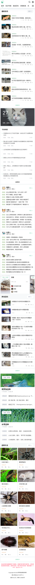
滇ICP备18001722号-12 (17, 575)
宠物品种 (4, 396)
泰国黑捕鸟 (22, 462)
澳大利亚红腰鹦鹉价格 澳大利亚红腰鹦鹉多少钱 (19, 267)
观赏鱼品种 (6, 389)
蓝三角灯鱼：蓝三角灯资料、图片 (18, 400)
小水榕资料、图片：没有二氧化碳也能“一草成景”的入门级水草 (20, 439)
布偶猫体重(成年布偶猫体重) (20, 309)
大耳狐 (15, 291)
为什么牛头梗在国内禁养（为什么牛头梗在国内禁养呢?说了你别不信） (19, 227)
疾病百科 (16, 6)
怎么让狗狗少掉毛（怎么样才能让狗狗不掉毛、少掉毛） (19, 224)
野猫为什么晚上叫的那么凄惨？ (15, 197)
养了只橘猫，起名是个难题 (13, 194)
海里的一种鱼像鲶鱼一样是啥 (14, 237)
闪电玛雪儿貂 (23, 484)
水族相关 (4, 431)
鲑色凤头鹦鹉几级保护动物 (13, 259)
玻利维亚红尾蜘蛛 (24, 506)
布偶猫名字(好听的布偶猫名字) (21, 301)
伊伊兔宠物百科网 (22, 572)
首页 (2, 6)
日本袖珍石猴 (17, 286)
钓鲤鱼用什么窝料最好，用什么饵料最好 (17, 247)
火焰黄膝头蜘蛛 (6, 506)
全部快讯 (17, 182)
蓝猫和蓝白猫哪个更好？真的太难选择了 (17, 199)
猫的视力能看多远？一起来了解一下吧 (17, 202)
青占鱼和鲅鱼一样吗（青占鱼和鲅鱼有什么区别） (18, 242)
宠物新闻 (23, 6)
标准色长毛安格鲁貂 (25, 528)
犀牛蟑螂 (4, 549)
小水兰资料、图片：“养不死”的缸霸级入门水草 (20, 435)
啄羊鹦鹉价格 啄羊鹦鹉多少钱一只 (15, 272)
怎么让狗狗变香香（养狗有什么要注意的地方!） (19, 214)
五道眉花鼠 (22, 549)
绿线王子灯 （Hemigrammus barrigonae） (20, 404)
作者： (10, 137)
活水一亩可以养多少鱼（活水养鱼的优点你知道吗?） (19, 240)
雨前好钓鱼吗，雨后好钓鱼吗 (14, 249)
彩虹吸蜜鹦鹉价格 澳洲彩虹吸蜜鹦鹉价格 (17, 262)
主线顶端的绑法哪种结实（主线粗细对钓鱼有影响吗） (19, 245)
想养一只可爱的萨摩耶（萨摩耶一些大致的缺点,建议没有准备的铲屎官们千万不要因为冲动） (19, 220)
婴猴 (15, 289)
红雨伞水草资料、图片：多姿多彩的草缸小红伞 (20, 431)
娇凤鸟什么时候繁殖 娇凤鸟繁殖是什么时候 (18, 264)
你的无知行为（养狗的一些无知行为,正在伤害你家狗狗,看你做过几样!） (19, 217)
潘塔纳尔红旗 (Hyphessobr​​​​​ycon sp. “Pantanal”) (20, 396)
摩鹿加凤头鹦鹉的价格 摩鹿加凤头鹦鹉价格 (18, 269)
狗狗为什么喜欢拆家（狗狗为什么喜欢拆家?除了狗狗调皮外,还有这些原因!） (19, 222)
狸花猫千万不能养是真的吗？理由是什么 (17, 204)
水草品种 (5, 424)
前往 (27, 281)
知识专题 (8, 6)
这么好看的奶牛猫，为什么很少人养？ (17, 192)
